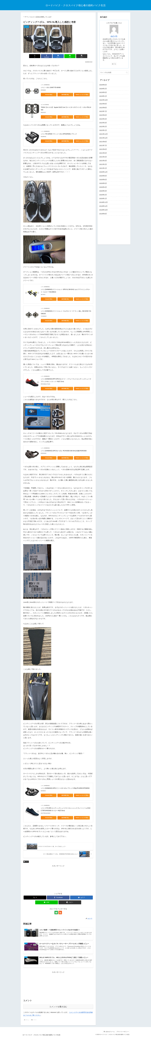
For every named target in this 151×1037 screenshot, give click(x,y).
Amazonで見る (48, 94)
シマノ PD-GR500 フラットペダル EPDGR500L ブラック (59, 134)
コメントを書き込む (58, 1007)
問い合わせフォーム (109, 1031)
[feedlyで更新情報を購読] (56, 912)
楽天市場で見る (65, 94)
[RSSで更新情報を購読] (60, 912)
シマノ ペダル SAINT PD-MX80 (51, 87)
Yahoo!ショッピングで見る (82, 94)
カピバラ (113, 36)
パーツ (26, 861)
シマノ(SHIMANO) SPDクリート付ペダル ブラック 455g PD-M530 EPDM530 (65, 788)
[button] (81, 56)
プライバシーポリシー (122, 1031)
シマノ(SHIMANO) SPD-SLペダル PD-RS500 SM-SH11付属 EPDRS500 (64, 451)
